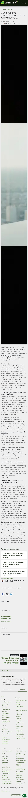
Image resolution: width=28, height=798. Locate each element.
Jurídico (18, 702)
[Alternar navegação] (25, 3)
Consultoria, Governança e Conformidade (20, 777)
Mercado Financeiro (21, 700)
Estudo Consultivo (8, 9)
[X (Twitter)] (7, 594)
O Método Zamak (6, 702)
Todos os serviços (21, 751)
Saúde (17, 708)
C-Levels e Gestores (7, 732)
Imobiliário (18, 728)
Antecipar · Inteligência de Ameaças (6, 721)
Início (2, 696)
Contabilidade (19, 706)
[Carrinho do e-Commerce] (22, 3)
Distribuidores (19, 723)
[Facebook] (3, 594)
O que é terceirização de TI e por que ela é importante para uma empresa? (13, 555)
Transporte (19, 720)
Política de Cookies (5, 791)
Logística (18, 718)
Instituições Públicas (21, 710)
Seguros (18, 704)
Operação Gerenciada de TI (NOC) (20, 754)
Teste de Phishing (6, 781)
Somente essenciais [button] (16, 795)
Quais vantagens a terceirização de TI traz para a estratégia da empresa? (13, 564)
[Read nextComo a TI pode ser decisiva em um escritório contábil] (23, 659)
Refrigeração (19, 731)
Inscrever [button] (22, 689)
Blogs (3, 753)
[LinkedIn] (11, 594)
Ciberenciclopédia (7, 751)
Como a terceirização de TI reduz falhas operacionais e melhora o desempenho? (14, 573)
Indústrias (18, 716)
